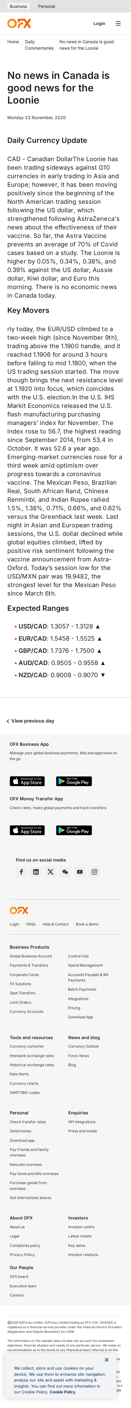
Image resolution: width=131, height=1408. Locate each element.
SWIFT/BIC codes (25, 1092)
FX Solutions (20, 984)
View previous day (32, 721)
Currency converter (27, 1046)
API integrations (81, 1122)
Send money (20, 1131)
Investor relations (83, 1254)
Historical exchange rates (32, 1065)
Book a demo (87, 924)
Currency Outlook (83, 1046)
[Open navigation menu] (118, 23)
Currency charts (24, 1083)
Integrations (78, 998)
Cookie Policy (63, 1391)
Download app (22, 1140)
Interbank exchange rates (32, 1055)
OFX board (19, 1276)
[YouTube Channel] (79, 871)
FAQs (31, 924)
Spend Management (85, 965)
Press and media (82, 1131)
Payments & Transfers (29, 965)
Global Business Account (31, 956)
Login (99, 23)
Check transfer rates (28, 1122)
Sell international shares (30, 1197)
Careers (17, 1295)
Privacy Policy (22, 1254)
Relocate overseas (26, 1164)
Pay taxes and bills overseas (34, 1173)
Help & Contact (56, 924)
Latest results (79, 1236)
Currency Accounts (26, 1011)
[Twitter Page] (50, 871)
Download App (80, 1017)
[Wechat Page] (65, 871)
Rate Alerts (19, 1074)
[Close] (106, 1360)
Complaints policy (25, 1245)
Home (13, 41)
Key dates (76, 1245)
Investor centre (81, 1227)
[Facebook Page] (21, 871)
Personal (46, 6)
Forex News (78, 1055)
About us (17, 1227)
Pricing (74, 1008)
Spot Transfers (22, 993)
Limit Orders (20, 1002)
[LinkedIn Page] (35, 871)
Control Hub (78, 956)
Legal (14, 1236)
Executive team (23, 1286)
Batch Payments (82, 989)
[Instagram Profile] (94, 871)
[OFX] (19, 23)
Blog (72, 1065)
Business (18, 6)
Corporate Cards (24, 974)
